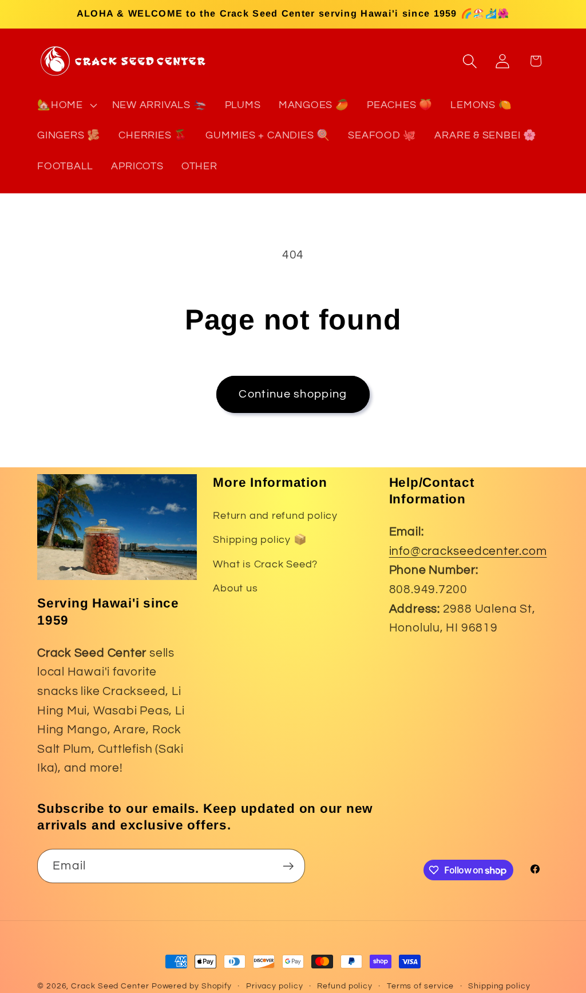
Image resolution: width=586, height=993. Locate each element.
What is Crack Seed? (265, 564)
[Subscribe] (288, 866)
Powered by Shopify (192, 986)
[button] (65, 105)
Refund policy (345, 986)
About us (235, 588)
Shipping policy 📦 (260, 539)
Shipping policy (499, 986)
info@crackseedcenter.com (468, 551)
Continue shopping (293, 394)
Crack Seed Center (110, 986)
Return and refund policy (275, 515)
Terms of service (420, 986)
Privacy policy (274, 986)
